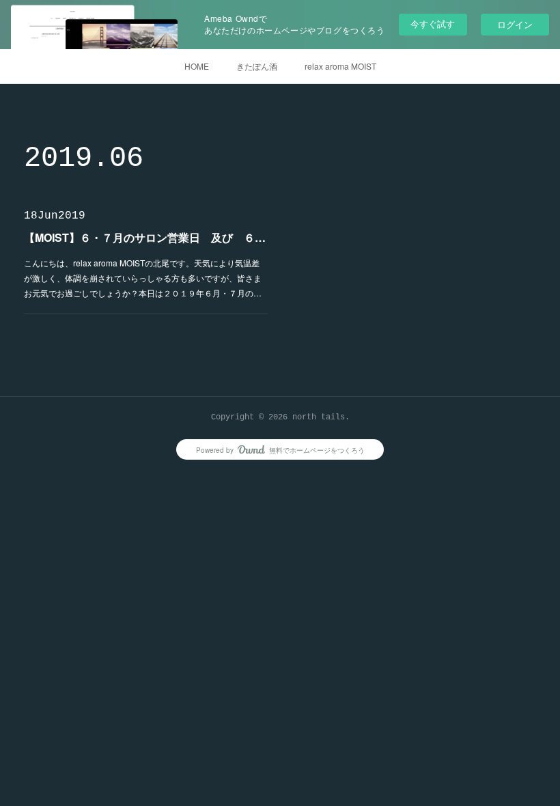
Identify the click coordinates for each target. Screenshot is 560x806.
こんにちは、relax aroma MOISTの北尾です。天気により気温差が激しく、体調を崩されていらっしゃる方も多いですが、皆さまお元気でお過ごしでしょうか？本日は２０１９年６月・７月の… (143, 277)
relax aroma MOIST (340, 66)
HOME (196, 66)
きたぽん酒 (256, 66)
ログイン (515, 24)
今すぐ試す (432, 23)
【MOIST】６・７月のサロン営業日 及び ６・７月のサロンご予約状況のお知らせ (146, 237)
